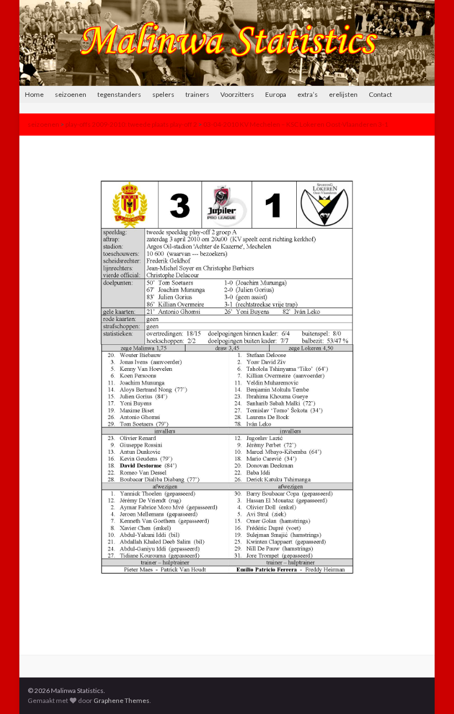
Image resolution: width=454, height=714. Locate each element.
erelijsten (343, 94)
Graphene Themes (121, 700)
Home (34, 94)
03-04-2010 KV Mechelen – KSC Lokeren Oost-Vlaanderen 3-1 (295, 124)
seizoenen (70, 94)
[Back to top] (429, 689)
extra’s (307, 94)
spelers (163, 94)
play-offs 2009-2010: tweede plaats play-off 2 (131, 124)
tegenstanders (119, 94)
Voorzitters (237, 94)
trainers (197, 94)
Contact (380, 94)
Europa (275, 94)
